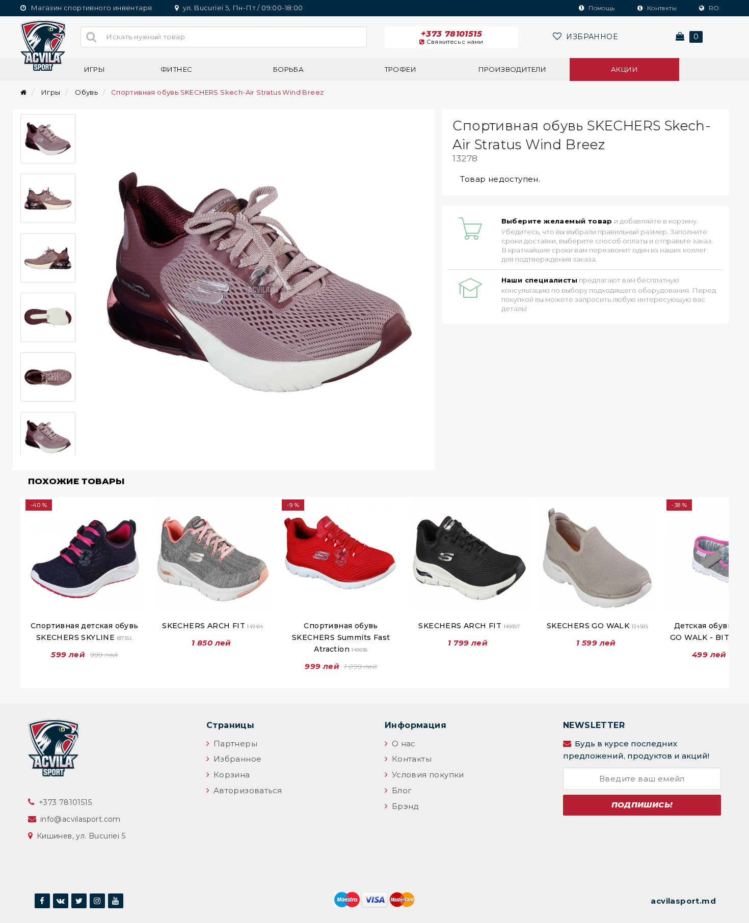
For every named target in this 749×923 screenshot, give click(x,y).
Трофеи (400, 69)
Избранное (236, 759)
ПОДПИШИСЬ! (642, 804)
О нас (402, 743)
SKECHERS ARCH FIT (212, 625)
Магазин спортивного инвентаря (90, 8)
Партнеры (234, 743)
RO (712, 8)
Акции (624, 69)
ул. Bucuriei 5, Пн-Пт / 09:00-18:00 (242, 8)
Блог (400, 790)
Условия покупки (426, 774)
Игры (94, 69)
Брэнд (404, 806)
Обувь (86, 92)
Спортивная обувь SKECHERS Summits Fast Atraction (341, 637)
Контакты (661, 8)
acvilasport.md (683, 901)
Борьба (288, 69)
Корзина (230, 774)
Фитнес (176, 69)
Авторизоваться (246, 790)
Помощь (601, 8)
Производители (512, 69)
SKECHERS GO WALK (597, 625)
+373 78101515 (452, 37)
